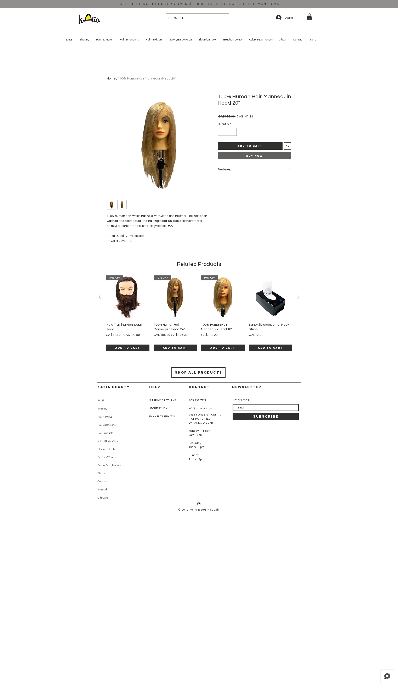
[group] (199, 313)
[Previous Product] (99, 297)
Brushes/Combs (106, 457)
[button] (309, 16)
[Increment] (233, 132)
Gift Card (102, 497)
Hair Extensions (106, 424)
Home (111, 78)
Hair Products (105, 432)
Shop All (102, 489)
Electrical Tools (106, 449)
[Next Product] (298, 297)
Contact (102, 481)
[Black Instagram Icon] (199, 504)
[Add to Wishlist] (287, 146)
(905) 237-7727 (197, 400)
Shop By (102, 408)
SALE (100, 400)
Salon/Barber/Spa (108, 441)
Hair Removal (105, 416)
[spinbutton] (227, 132)
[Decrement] (220, 132)
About (101, 473)
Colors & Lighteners (109, 465)
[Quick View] (270, 297)
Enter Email (241, 400)
